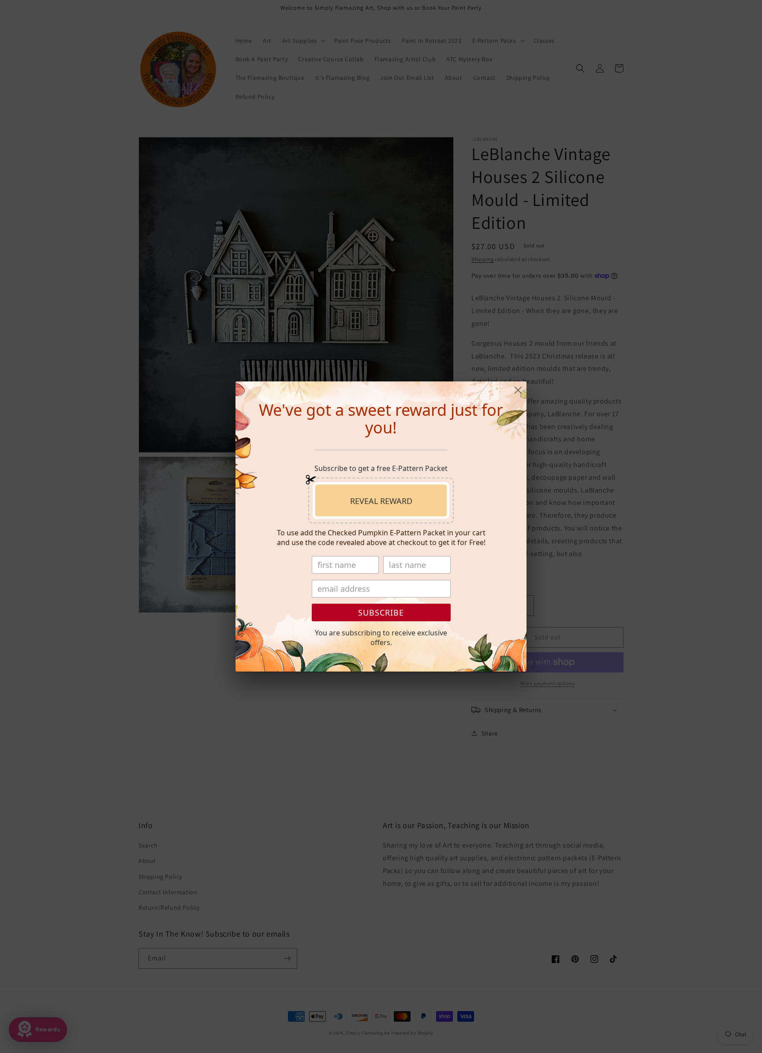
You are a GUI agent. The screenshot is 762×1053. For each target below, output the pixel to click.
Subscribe (381, 612)
